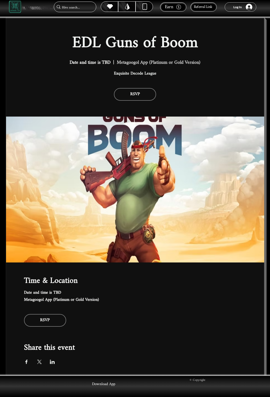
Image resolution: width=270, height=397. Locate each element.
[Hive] (109, 6)
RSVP (135, 94)
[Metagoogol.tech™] (15, 7)
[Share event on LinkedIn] (52, 362)
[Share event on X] (39, 362)
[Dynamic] (144, 6)
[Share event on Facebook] (26, 362)
